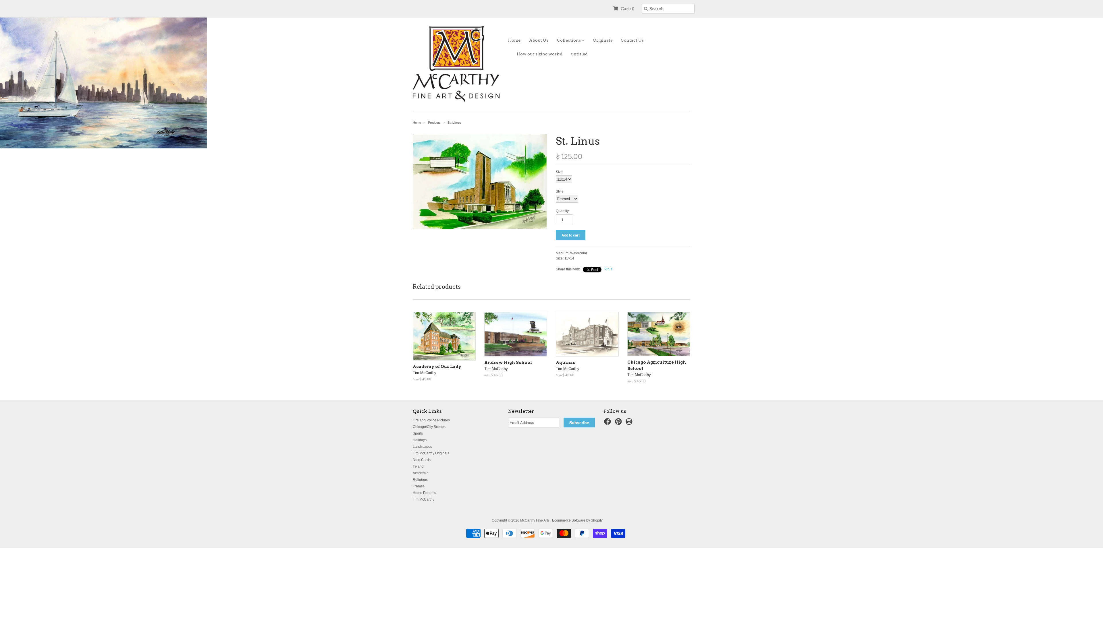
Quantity (562, 211)
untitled (579, 54)
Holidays (420, 440)
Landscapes (422, 447)
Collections (569, 40)
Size (559, 172)
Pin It (608, 269)
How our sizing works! (539, 54)
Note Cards (422, 460)
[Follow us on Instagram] (630, 423)
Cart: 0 (627, 8)
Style (560, 191)
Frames (419, 486)
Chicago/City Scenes (429, 427)
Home (514, 40)
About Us (538, 40)
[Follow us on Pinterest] (619, 423)
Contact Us (632, 40)
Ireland (418, 466)
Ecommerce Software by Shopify (577, 520)
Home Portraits (424, 493)
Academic (420, 473)
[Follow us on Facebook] (608, 423)
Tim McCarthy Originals (431, 453)
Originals (602, 40)
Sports (418, 433)
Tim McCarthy (423, 499)
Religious (420, 480)
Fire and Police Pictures (431, 420)
